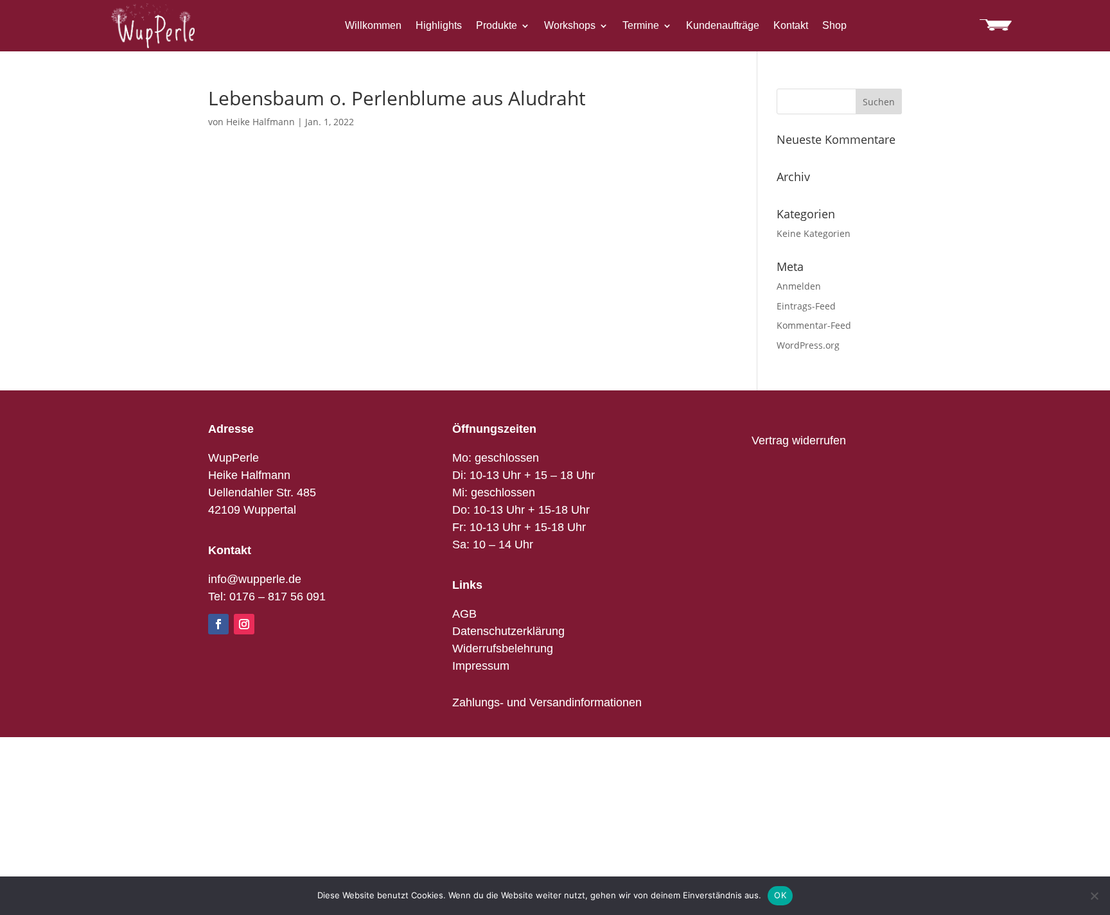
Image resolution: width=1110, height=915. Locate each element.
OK (780, 895)
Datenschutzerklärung (508, 631)
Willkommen (373, 26)
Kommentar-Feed (814, 325)
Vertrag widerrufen (799, 440)
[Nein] (1094, 895)
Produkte (496, 26)
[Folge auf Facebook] (218, 624)
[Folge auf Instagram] (244, 624)
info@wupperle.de (254, 579)
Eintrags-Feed (806, 306)
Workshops (569, 26)
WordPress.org (808, 345)
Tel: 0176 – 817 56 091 (267, 596)
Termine (640, 26)
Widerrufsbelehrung (502, 648)
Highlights (439, 26)
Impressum (480, 665)
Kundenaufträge (722, 26)
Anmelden (799, 286)
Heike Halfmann (260, 122)
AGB (464, 613)
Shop (834, 26)
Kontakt (790, 26)
